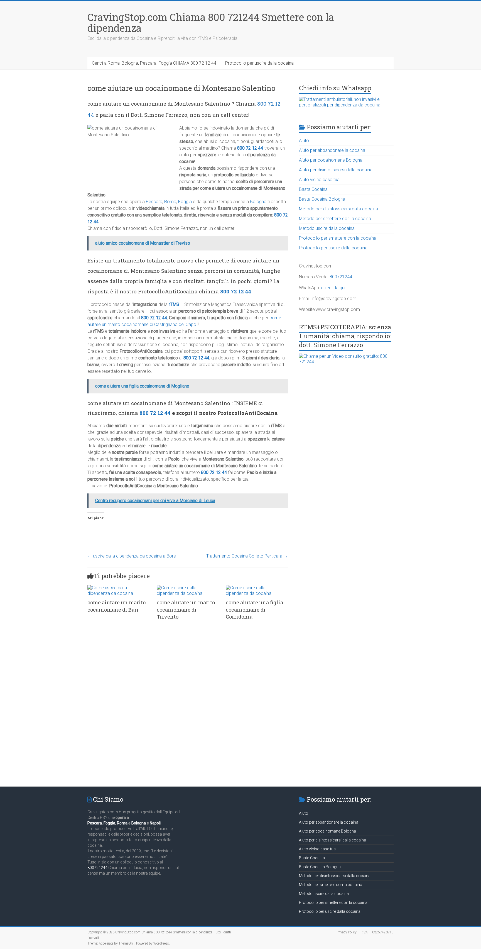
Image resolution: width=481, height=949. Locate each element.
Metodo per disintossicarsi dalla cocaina (338, 208)
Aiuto (304, 140)
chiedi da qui (333, 287)
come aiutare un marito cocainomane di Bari (116, 606)
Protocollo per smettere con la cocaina (337, 238)
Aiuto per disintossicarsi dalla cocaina (335, 169)
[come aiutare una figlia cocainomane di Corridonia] (257, 587)
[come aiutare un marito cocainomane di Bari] (118, 587)
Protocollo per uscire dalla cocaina (259, 63)
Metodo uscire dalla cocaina (327, 228)
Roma (170, 201)
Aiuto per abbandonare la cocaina (332, 150)
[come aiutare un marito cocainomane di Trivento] (188, 587)
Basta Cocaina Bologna (322, 199)
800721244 (341, 276)
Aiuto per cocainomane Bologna (330, 160)
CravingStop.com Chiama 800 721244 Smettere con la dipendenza (210, 22)
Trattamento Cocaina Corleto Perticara (247, 556)
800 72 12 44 (250, 148)
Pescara (154, 201)
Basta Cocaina (313, 189)
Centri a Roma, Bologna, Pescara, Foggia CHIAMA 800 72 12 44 (154, 63)
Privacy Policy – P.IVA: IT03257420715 (365, 932)
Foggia (185, 201)
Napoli (155, 823)
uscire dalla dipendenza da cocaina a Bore (131, 556)
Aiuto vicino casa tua (319, 179)
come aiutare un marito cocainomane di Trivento (186, 609)
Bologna (258, 201)
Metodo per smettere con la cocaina (335, 218)
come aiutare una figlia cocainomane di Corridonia (254, 609)
